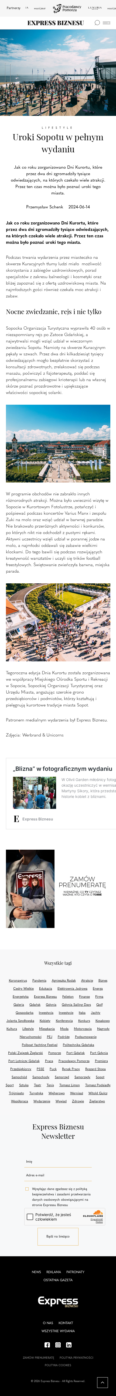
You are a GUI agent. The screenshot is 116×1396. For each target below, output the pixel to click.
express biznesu (45, 997)
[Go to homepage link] (56, 23)
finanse (84, 997)
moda (64, 1029)
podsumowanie (86, 1037)
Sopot (100, 1077)
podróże (64, 1037)
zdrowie (78, 1101)
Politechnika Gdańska (78, 1045)
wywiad (61, 1101)
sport (10, 1085)
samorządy (82, 1077)
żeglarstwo (97, 1101)
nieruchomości (31, 1037)
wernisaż (76, 1093)
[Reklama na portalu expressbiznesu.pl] (58, 889)
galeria (18, 1005)
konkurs (84, 1021)
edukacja (45, 988)
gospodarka (24, 1013)
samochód (19, 1077)
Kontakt (66, 1323)
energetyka (21, 997)
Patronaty (75, 1272)
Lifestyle (28, 1029)
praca (49, 1061)
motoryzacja (83, 1029)
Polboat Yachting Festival (39, 1045)
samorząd (62, 1077)
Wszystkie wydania (58, 1331)
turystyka (36, 1093)
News (36, 1272)
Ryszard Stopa (95, 1069)
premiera (101, 1061)
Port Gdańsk (75, 1053)
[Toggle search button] (97, 22)
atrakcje (87, 980)
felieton (68, 997)
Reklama (53, 1272)
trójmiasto (16, 1093)
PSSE (40, 1069)
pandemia (39, 980)
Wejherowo (57, 1093)
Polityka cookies (58, 1365)
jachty (95, 1013)
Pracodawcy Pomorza (74, 1061)
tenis (50, 1085)
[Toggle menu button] (107, 22)
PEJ (49, 1037)
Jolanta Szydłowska (20, 1021)
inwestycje (66, 1013)
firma (99, 997)
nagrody (103, 1029)
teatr (37, 1085)
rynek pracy (71, 1069)
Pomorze (54, 1053)
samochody (40, 1077)
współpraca (19, 1101)
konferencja (64, 1021)
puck (53, 1069)
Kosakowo (102, 1021)
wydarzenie (41, 1101)
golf (99, 1005)
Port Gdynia (99, 1053)
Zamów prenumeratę (38, 1358)
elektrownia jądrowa (72, 988)
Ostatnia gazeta (58, 1280)
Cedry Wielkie (23, 988)
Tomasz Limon (69, 1085)
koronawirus (18, 980)
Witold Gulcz (97, 1093)
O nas (48, 1323)
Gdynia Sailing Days (76, 1005)
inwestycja (46, 1013)
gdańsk (34, 1005)
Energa (98, 988)
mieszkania (47, 1029)
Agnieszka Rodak (64, 980)
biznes (102, 980)
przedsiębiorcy (20, 1069)
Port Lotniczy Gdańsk (24, 1061)
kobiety (45, 1021)
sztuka (24, 1085)
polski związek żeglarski (25, 1053)
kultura (11, 1029)
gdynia (51, 1005)
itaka (82, 1013)
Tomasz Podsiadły (98, 1085)
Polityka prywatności (76, 1358)
